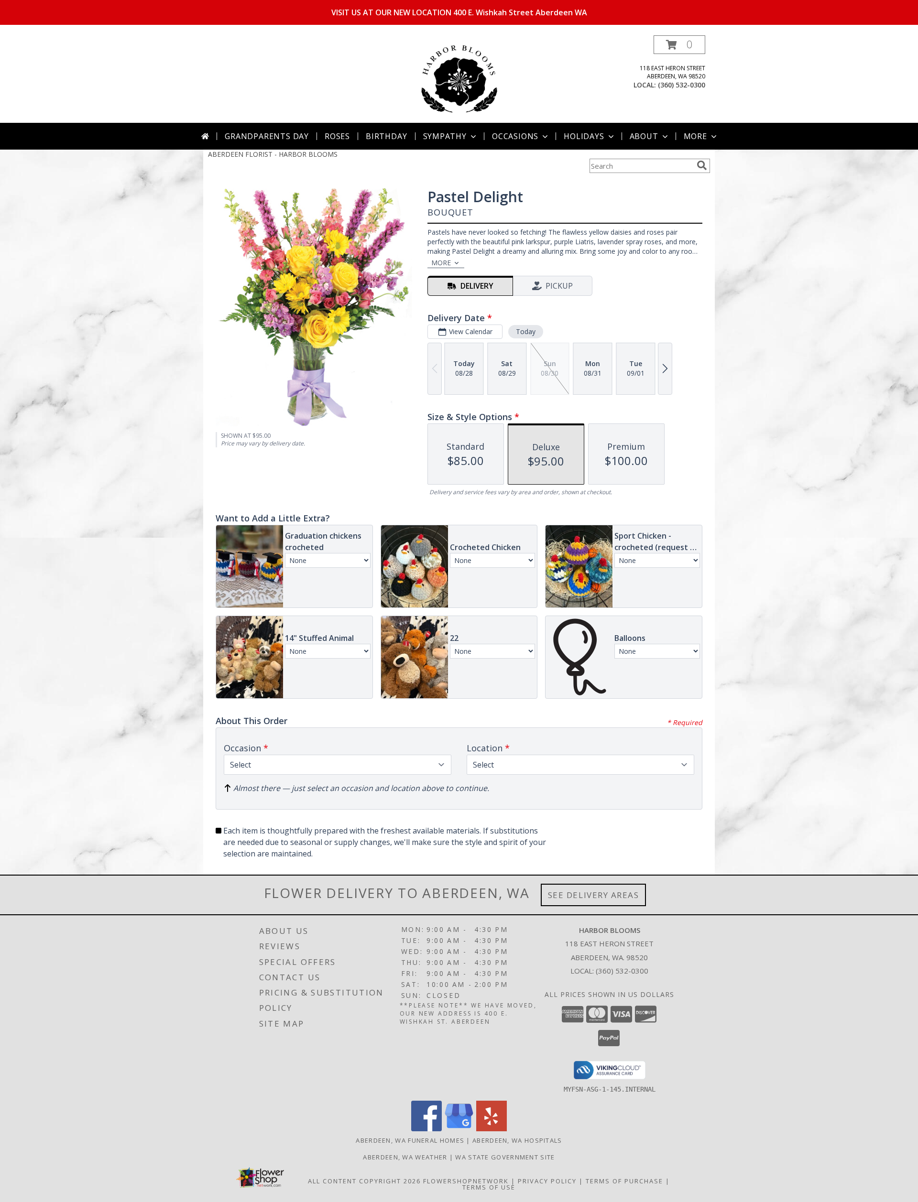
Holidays (584, 136)
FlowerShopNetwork (466, 1181)
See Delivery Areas (593, 894)
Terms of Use (488, 1187)
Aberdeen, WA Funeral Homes (410, 1140)
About (644, 136)
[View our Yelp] (491, 1128)
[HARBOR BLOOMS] (459, 79)
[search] (702, 165)
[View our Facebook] (426, 1128)
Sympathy (445, 136)
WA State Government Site (505, 1157)
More (695, 136)
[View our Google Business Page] (459, 1128)
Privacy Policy (547, 1181)
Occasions (515, 136)
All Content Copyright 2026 (364, 1181)
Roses (337, 136)
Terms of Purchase (624, 1181)
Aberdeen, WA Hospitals (517, 1140)
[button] (679, 44)
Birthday (386, 136)
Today (526, 331)
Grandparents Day (267, 136)
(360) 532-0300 (681, 84)
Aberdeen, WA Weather (405, 1157)
